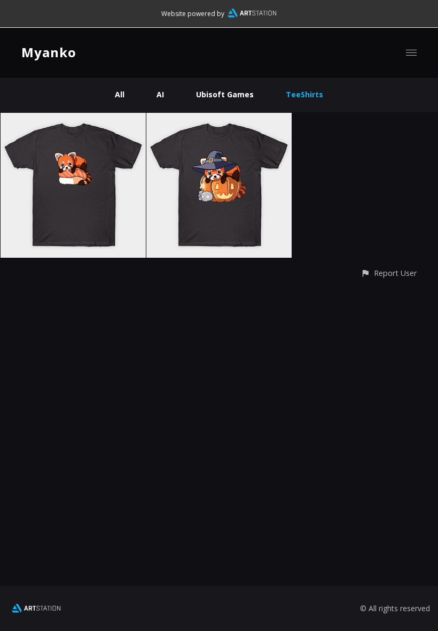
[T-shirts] (73, 119)
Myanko (48, 52)
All (119, 94)
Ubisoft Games (225, 94)
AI (160, 94)
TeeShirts (304, 94)
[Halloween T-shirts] (219, 119)
